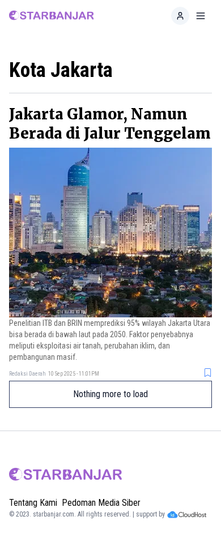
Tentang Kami (33, 502)
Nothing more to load (110, 394)
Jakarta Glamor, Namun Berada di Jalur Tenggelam (110, 124)
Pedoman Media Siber (101, 502)
